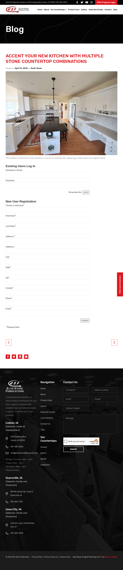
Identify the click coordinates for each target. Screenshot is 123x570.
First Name (11, 216)
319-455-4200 (61, 2)
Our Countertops (58, 10)
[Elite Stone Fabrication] (18, 9)
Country (9, 288)
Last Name (11, 226)
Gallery (84, 10)
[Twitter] (82, 2)
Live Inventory (46, 418)
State (8, 267)
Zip (7, 278)
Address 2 (10, 247)
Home (40, 10)
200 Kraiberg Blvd (41, 2)
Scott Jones (36, 68)
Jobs (115, 10)
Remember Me (75, 192)
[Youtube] (86, 2)
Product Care (74, 10)
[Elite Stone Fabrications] (15, 386)
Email (9, 309)
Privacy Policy (37, 557)
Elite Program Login (106, 2)
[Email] (26, 357)
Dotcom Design (111, 557)
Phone (9, 298)
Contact (108, 10)
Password (10, 180)
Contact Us (45, 424)
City (8, 257)
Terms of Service (50, 557)
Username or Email (14, 170)
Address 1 (10, 236)
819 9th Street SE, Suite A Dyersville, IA (21, 493)
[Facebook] (77, 2)
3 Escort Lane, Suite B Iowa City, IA (22, 525)
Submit (73, 449)
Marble (43, 459)
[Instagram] (91, 2)
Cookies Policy (65, 557)
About (46, 10)
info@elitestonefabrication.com (24, 453)
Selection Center (96, 10)
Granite (43, 447)
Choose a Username (15, 205)
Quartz (43, 453)
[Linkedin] (20, 357)
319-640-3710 (16, 501)
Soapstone (45, 465)
